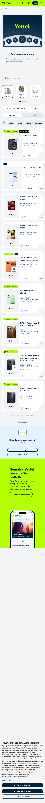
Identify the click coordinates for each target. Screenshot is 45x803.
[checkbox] (24, 155)
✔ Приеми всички (22, 785)
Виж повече (6, 781)
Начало (7, 9)
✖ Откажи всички (22, 791)
